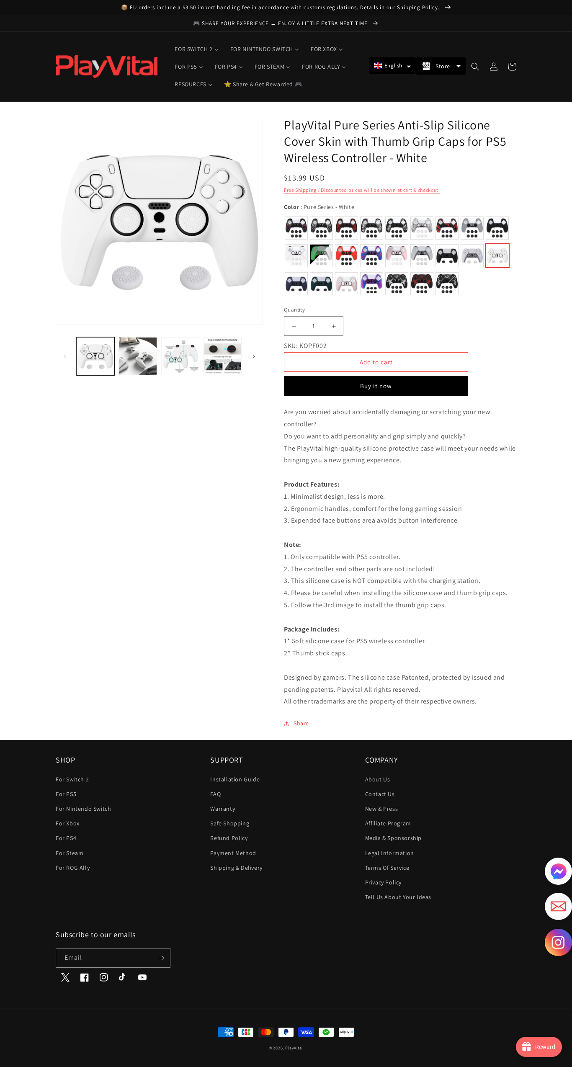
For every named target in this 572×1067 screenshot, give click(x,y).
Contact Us (380, 794)
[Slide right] (254, 356)
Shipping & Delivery (236, 867)
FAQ (215, 794)
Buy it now (376, 386)
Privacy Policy (383, 882)
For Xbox (68, 823)
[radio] (296, 228)
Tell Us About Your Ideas (398, 897)
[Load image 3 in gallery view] (180, 356)
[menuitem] (196, 49)
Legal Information (389, 853)
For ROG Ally (73, 867)
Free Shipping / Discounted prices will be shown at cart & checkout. (362, 190)
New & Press (381, 808)
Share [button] (301, 723)
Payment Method (233, 853)
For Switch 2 (72, 779)
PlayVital (294, 1048)
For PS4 (66, 838)
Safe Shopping (229, 823)
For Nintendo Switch (83, 808)
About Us (377, 779)
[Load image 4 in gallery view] (223, 356)
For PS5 (66, 794)
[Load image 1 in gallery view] (95, 356)
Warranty (222, 808)
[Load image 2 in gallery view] (138, 356)
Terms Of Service (387, 867)
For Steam (69, 853)
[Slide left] (65, 356)
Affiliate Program (388, 823)
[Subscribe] (161, 958)
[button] (392, 65)
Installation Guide (235, 779)
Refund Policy (228, 838)
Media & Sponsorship (393, 838)
